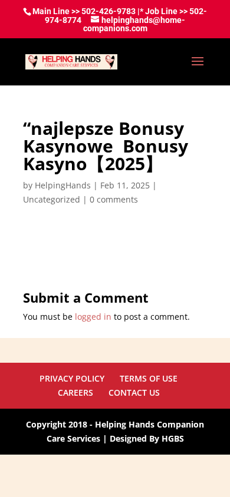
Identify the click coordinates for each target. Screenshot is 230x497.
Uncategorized (51, 199)
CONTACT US (134, 392)
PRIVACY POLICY (72, 378)
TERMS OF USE (149, 378)
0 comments (114, 199)
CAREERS (75, 392)
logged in (93, 316)
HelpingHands (63, 185)
